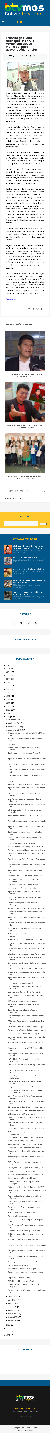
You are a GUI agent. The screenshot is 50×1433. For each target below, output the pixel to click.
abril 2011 (12, 1310)
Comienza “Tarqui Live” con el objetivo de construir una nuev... (25, 426)
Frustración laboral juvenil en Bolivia (21, 843)
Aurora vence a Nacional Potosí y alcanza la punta (27, 1030)
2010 (8, 1325)
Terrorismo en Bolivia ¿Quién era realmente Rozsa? (27, 593)
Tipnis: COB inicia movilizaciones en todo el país (26, 784)
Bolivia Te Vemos (32, 1428)
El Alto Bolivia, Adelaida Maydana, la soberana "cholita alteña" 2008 (29, 547)
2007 (8, 1335)
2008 (8, 1332)
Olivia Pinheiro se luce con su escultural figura (25, 1137)
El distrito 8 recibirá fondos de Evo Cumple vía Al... (27, 954)
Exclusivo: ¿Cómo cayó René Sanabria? (24, 885)
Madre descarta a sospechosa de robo (22, 983)
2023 (8, 676)
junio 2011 (12, 1303)
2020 (8, 686)
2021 (8, 682)
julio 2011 (12, 1300)
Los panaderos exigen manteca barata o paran (25, 1087)
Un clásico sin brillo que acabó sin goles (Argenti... (27, 1027)
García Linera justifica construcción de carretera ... (27, 968)
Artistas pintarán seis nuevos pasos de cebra (25, 1262)
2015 (8, 703)
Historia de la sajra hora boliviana (28, 569)
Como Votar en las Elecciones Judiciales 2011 (25, 1148)
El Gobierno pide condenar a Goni (21, 1281)
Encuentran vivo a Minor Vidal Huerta (22, 1178)
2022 (8, 679)
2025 (8, 669)
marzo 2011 (13, 1314)
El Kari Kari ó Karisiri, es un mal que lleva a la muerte (29, 581)
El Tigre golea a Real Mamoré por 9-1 (22, 1114)
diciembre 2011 (14, 720)
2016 (8, 700)
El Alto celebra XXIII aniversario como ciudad (25, 876)
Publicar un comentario (14, 498)
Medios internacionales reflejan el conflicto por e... (27, 847)
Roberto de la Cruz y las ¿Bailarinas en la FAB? (26, 1187)
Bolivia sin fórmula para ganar (19, 1216)
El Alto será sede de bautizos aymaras (22, 1001)
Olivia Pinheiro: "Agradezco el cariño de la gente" (26, 1128)
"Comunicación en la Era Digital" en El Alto (24, 1231)
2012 (8, 713)
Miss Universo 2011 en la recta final (21, 1171)
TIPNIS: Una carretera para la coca (21, 1213)
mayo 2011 (12, 1307)
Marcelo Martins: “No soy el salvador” (22, 888)
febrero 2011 (13, 1317)
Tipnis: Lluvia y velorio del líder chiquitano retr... (26, 1144)
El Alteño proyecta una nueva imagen (22, 1269)
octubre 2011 (13, 727)
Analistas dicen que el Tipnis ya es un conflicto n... (27, 850)
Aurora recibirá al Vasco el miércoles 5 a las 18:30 (27, 908)
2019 (8, 689)
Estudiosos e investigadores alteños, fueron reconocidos (25, 477)
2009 (8, 1328)
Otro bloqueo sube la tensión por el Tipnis (23, 1034)
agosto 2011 (13, 1296)
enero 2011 (12, 1321)
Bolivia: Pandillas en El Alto (25, 557)
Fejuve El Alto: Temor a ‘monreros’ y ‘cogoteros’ (26, 939)
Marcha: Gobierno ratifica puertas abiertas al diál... (27, 1175)
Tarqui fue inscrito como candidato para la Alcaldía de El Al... (25, 375)
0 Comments (37, 56)
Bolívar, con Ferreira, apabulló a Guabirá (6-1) (25, 1168)
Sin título (11, 744)
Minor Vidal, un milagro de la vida (20, 1141)
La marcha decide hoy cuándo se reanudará (25, 775)
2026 (8, 665)
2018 (8, 693)
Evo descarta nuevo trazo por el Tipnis (22, 1265)
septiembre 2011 (14, 730)
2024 (8, 672)
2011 (8, 717)
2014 (8, 706)
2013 (8, 710)
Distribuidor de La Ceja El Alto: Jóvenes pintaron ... (27, 1107)
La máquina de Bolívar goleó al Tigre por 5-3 (24, 992)
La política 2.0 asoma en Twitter (20, 1278)
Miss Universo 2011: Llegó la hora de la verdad (26, 1110)
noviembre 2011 (14, 723)
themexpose (29, 1430)
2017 (8, 696)
